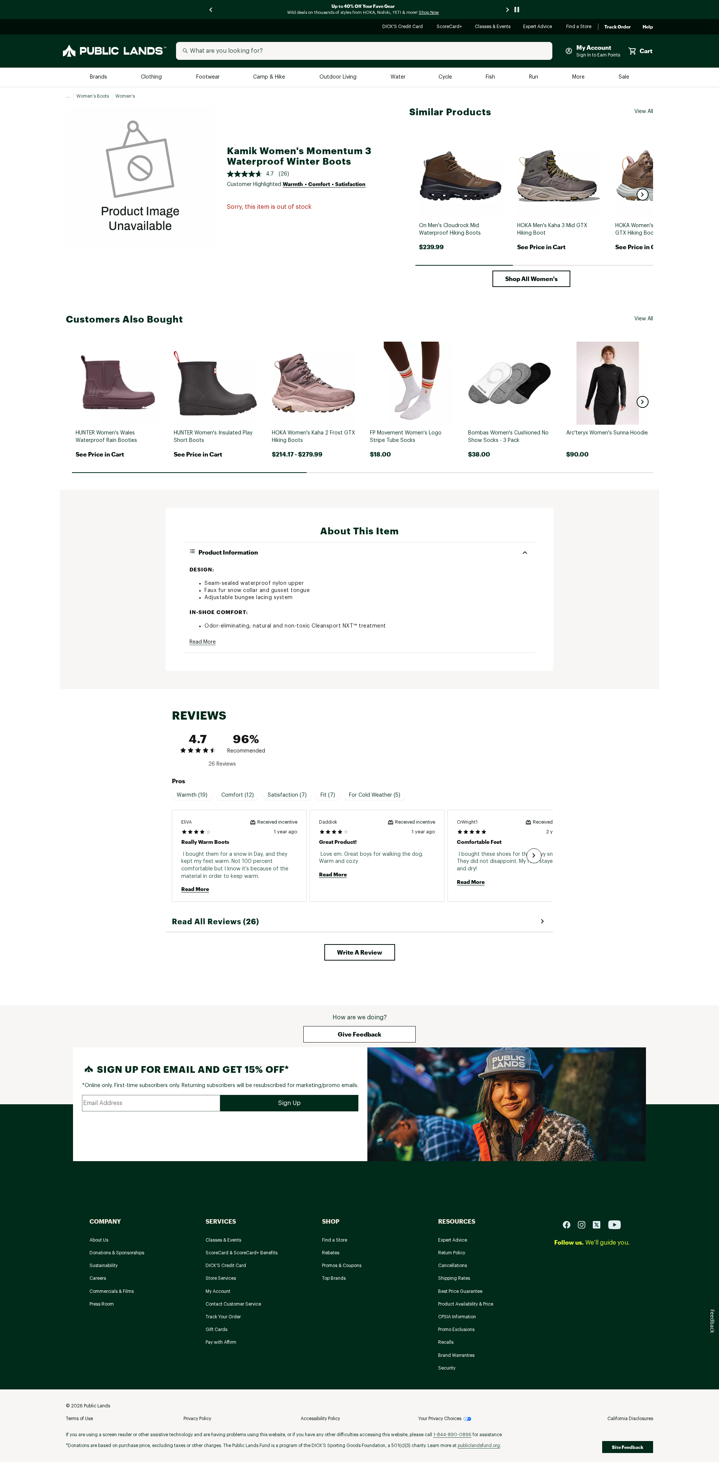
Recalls (445, 1342)
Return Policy (451, 1253)
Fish (491, 77)
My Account (218, 1291)
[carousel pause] (516, 9)
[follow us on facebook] (569, 1224)
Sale (624, 77)
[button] (643, 195)
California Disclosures (630, 1418)
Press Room (102, 1304)
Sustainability (104, 1265)
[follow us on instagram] (584, 1224)
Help (648, 27)
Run (534, 77)
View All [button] (643, 111)
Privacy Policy (197, 1418)
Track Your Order (223, 1317)
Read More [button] (202, 642)
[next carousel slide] (507, 9)
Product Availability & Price (465, 1304)
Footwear (208, 77)
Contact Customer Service (233, 1304)
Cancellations (452, 1265)
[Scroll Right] (534, 855)
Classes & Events (493, 27)
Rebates (330, 1253)
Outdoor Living (338, 77)
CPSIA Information (457, 1317)
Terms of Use (79, 1418)
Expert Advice (538, 27)
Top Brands (334, 1278)
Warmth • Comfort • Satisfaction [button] (324, 184)
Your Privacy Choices (439, 1418)
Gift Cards (216, 1329)
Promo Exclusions (456, 1329)
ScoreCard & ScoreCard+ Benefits (241, 1253)
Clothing (152, 77)
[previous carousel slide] (211, 9)
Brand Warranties (456, 1355)
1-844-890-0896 (452, 1434)
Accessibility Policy (320, 1418)
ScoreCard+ (450, 27)
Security (446, 1368)
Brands (99, 77)
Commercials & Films (112, 1291)
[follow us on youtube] (614, 1224)
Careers (98, 1278)
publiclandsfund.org (479, 1445)
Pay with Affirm (221, 1342)
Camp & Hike (269, 77)
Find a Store (579, 27)
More (579, 77)
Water (398, 77)
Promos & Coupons (341, 1265)
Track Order (617, 27)
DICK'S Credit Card (403, 27)
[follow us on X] (599, 1224)
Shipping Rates (454, 1278)
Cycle (446, 77)
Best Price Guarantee (460, 1291)
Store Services (221, 1278)
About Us (99, 1240)
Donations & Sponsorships (117, 1253)
